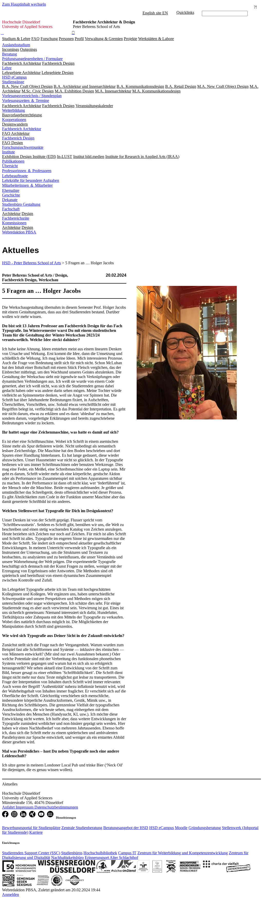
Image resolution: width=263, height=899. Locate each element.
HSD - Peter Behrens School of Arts (31, 263)
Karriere (36, 832)
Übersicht (10, 166)
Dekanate (9, 200)
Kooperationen (14, 119)
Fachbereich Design (18, 138)
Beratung (9, 54)
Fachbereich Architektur (21, 129)
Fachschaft (11, 209)
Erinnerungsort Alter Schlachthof (111, 857)
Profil (79, 38)
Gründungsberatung (205, 828)
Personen (66, 38)
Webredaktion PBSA (19, 232)
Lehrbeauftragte (15, 176)
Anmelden (10, 894)
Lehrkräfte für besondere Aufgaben (30, 180)
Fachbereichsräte (15, 218)
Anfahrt (9, 807)
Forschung (49, 38)
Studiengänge (13, 82)
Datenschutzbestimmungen (56, 807)
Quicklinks (185, 12)
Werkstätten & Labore (156, 38)
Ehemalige (10, 190)
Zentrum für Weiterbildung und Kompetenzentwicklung (182, 853)
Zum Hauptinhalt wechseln (24, 4)
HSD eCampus (14, 77)
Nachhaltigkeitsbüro (67, 857)
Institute (8, 152)
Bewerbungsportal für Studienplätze (31, 828)
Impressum (25, 807)
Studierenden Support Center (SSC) (31, 853)
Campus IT (127, 853)
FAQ (35, 38)
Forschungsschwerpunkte (22, 147)
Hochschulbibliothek (100, 853)
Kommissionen (14, 223)
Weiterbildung (13, 110)
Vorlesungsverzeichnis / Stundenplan (32, 95)
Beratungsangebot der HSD (125, 828)
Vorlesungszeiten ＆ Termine (25, 100)
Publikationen (13, 161)
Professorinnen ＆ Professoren (26, 170)
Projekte (130, 38)
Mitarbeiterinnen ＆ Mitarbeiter (27, 185)
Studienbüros (71, 853)
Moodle (181, 828)
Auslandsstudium (16, 45)
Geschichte (11, 195)
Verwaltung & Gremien (104, 38)
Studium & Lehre (16, 38)
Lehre (7, 68)
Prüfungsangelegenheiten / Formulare (32, 59)
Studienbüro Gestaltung (21, 204)
